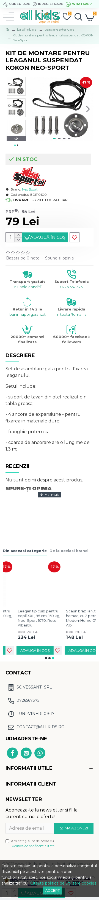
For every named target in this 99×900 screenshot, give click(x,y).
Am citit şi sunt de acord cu (32, 843)
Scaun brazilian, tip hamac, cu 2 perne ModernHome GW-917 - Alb (73, 618)
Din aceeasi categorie (25, 550)
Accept (52, 890)
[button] (35, 109)
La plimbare (26, 29)
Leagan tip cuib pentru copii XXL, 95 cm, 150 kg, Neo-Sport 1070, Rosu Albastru (25, 618)
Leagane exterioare (59, 29)
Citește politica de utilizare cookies (63, 883)
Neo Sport (30, 189)
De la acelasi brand (69, 550)
